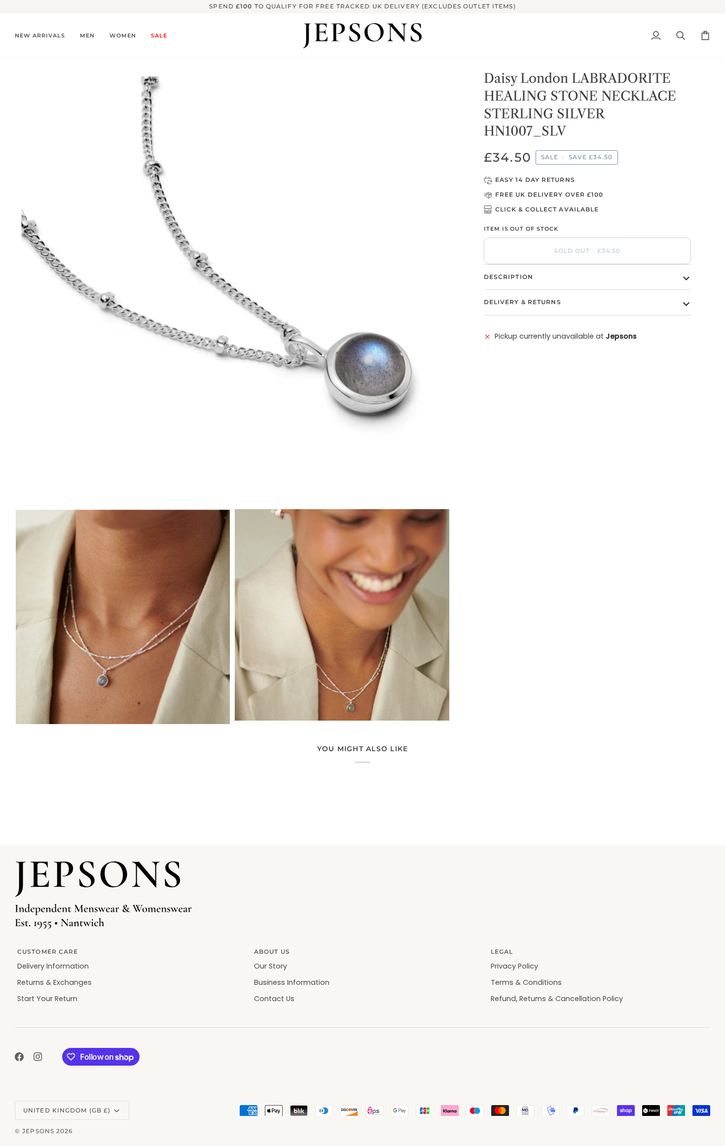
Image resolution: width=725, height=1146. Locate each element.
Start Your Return (47, 999)
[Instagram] (38, 1056)
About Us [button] (272, 951)
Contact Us (274, 999)
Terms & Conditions (526, 982)
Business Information (291, 982)
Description (508, 276)
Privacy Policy (514, 966)
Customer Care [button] (47, 951)
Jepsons (38, 1131)
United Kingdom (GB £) (66, 1110)
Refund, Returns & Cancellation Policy (557, 999)
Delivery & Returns (522, 302)
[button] (43, 36)
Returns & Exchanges (54, 982)
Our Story (270, 966)
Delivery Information (53, 966)
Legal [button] (502, 951)
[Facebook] (19, 1056)
